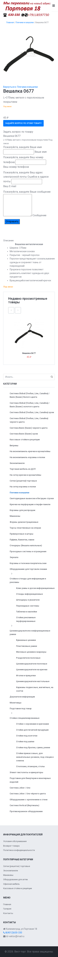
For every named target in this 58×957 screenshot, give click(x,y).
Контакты (8, 913)
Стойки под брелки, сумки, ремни (33, 747)
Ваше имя (41, 151)
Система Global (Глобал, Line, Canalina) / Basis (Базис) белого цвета (29, 395)
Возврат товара (11, 846)
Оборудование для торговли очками (28, 569)
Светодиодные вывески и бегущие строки (32, 498)
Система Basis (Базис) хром (24, 433)
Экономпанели (17, 463)
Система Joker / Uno (20, 788)
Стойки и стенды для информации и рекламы (28, 580)
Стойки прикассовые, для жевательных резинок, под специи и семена (34, 757)
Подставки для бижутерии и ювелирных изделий (30, 780)
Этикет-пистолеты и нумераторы (26, 772)
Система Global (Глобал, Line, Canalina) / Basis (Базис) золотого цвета (29, 405)
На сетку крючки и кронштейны (25, 475)
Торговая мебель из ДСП (23, 469)
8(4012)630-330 (13, 932)
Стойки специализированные (24, 718)
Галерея (7, 909)
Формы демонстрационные (24, 522)
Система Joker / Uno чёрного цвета (28, 793)
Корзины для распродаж (22, 510)
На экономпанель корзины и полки (27, 457)
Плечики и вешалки (19, 492)
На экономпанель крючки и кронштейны (30, 451)
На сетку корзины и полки (23, 486)
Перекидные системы (27, 606)
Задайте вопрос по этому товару (23, 123)
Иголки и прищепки (26, 675)
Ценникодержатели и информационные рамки (30, 632)
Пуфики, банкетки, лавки (22, 539)
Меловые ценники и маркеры (31, 652)
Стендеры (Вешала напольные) (26, 545)
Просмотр (30, 326)
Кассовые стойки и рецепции (25, 439)
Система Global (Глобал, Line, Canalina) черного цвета (29, 420)
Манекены (15, 516)
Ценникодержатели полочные (31, 663)
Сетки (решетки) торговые (23, 481)
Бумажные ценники (26, 640)
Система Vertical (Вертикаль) (24, 805)
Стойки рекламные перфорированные (26, 619)
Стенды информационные (29, 594)
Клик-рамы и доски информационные (35, 588)
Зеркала (14, 557)
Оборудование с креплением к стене (29, 799)
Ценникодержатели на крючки (31, 669)
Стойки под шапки (25, 741)
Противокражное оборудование (26, 811)
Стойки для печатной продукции (32, 730)
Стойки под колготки (26, 735)
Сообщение (39, 215)
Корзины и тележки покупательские (28, 563)
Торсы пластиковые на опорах (25, 528)
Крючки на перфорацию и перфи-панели (30, 504)
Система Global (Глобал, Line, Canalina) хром (32, 412)
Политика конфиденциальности (19, 850)
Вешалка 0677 (29, 353)
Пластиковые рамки (26, 646)
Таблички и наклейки (26, 611)
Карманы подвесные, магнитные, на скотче (34, 689)
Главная (7, 904)
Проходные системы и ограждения (28, 551)
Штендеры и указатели (27, 600)
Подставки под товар (21, 708)
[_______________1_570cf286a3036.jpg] (29, 54)
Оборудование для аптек (15, 879)
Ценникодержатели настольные (32, 681)
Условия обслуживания (15, 841)
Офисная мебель (11, 884)
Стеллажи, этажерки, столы (30, 766)
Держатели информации (22, 696)
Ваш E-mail (9, 186)
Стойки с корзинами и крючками (32, 724)
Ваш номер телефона (16, 166)
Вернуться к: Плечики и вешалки (20, 87)
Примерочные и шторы (21, 534)
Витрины (14, 445)
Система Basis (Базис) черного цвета (28, 428)
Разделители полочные (28, 658)
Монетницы (15, 702)
